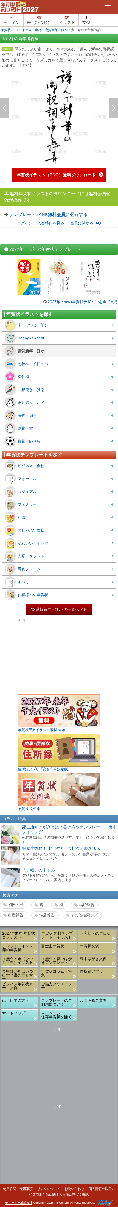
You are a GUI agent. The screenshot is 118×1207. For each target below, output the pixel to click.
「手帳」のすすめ (38, 870)
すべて (23, 582)
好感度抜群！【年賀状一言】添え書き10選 (61, 848)
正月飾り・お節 (31, 402)
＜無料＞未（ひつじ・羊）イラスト (17, 960)
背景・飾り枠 (29, 441)
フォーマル (27, 478)
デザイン (11, 22)
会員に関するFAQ (85, 223)
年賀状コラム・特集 (56, 973)
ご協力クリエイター (56, 986)
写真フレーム (29, 569)
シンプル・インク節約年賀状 (17, 948)
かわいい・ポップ (33, 543)
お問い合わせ (74, 1189)
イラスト (67, 22)
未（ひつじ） (39, 22)
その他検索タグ (84, 915)
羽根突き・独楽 (31, 389)
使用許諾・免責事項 (18, 1189)
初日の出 (15, 905)
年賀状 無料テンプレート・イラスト (57, 935)
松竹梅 (23, 376)
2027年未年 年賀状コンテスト (18, 935)
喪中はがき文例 (93, 958)
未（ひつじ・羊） (33, 325)
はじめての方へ (15, 1000)
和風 (21, 517)
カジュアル (27, 491)
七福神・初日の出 (33, 364)
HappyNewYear (31, 338)
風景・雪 (25, 428)
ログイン (24, 223)
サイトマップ (13, 1013)
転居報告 (47, 915)
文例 (86, 22)
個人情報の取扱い (102, 1189)
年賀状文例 (89, 946)
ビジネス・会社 (31, 466)
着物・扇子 (27, 415)
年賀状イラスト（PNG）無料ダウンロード (56, 175)
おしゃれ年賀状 (31, 530)
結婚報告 (86, 905)
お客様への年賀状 (33, 595)
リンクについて (48, 1189)
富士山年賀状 (52, 946)
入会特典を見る (50, 223)
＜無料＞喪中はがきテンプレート (56, 960)
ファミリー (27, 504)
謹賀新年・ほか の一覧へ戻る (59, 609)
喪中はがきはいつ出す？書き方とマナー (17, 974)
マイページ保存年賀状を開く (56, 1015)
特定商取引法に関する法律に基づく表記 (59, 1195)
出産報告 (15, 915)
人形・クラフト (31, 556)
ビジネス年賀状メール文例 (17, 986)
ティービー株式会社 (18, 1203)
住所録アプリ (91, 971)
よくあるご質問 (93, 1000)
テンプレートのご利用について (56, 1002)
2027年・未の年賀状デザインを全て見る (83, 301)
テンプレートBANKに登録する (48, 214)
